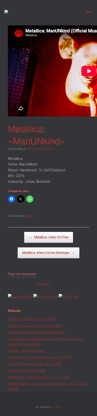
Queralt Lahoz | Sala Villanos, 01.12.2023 (39, 357)
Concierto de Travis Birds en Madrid (36, 332)
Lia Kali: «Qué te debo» (26, 351)
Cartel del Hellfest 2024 (26, 370)
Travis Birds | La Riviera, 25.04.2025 (35, 326)
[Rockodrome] (6, 11)
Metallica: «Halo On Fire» (48, 237)
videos (29, 215)
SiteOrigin (56, 407)
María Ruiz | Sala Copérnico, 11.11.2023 (39, 377)
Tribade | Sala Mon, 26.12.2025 (32, 319)
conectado (42, 284)
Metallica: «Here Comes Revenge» (48, 253)
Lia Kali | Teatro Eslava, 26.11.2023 (34, 364)
